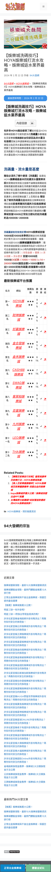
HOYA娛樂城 (22, 83)
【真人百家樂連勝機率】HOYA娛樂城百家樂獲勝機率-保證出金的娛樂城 (28, 486)
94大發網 (8, 83)
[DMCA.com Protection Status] (12, 852)
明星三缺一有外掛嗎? (14, 609)
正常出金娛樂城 (12, 868)
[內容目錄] (32, 123)
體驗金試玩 (38, 868)
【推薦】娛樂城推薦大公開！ (18, 605)
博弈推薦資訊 (29, 511)
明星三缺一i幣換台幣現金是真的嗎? (21, 614)
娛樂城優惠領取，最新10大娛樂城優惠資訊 (25, 585)
